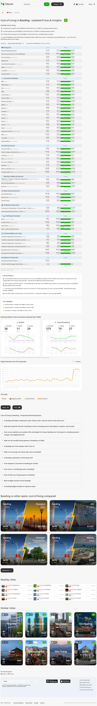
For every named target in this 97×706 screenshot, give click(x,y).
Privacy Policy (28, 702)
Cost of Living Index (85, 680)
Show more (6, 570)
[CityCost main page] (7, 4)
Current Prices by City (85, 687)
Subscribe (32, 681)
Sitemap (36, 702)
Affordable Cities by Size (86, 685)
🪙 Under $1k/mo (29, 399)
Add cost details (45, 43)
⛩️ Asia (4, 399)
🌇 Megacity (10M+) (15, 399)
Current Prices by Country (86, 689)
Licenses (42, 702)
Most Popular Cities (85, 682)
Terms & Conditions (18, 702)
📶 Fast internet (42, 399)
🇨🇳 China (9, 12)
